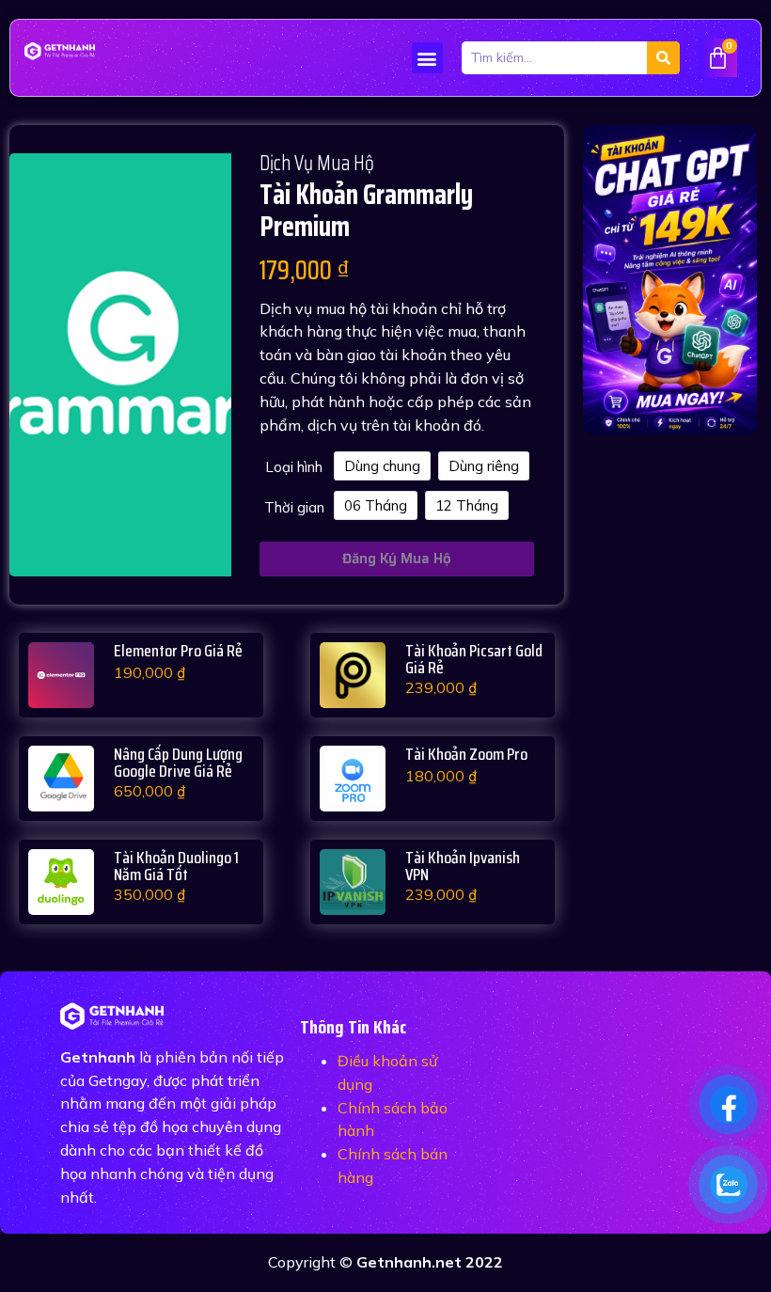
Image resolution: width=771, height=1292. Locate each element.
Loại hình (294, 467)
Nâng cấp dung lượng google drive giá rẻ (178, 762)
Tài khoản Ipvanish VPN (462, 866)
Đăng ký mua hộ (396, 558)
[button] (427, 57)
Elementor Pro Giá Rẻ (178, 651)
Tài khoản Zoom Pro (466, 754)
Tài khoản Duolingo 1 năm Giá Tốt (176, 866)
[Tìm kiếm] (663, 57)
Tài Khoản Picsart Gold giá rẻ (474, 659)
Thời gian (294, 507)
